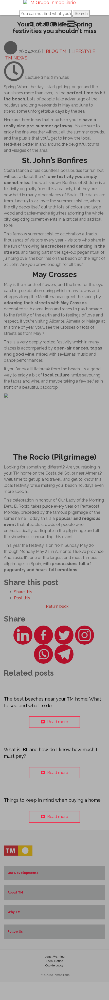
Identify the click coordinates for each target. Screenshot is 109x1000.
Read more (57, 721)
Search (81, 13)
